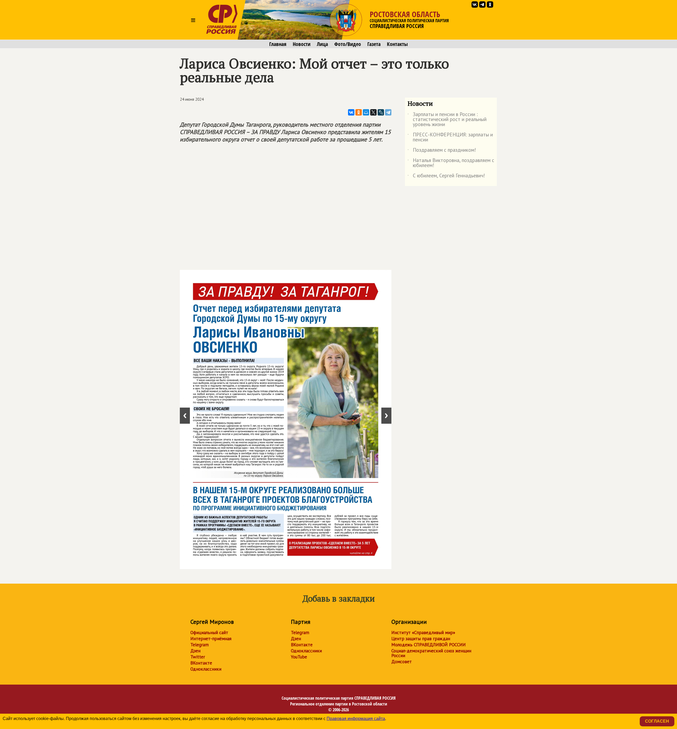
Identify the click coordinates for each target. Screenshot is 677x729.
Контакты (397, 44)
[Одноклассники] (358, 112)
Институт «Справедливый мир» (423, 632)
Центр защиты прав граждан (420, 638)
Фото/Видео (347, 44)
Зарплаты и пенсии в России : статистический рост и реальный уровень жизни (447, 119)
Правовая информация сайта (356, 718)
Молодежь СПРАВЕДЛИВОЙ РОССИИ (428, 644)
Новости (301, 44)
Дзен (195, 650)
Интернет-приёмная (210, 638)
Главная (277, 44)
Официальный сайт (209, 632)
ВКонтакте (201, 663)
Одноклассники (205, 669)
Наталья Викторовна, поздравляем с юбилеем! (451, 163)
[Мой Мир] (366, 112)
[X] (373, 112)
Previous (185, 416)
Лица (322, 44)
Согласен (657, 721)
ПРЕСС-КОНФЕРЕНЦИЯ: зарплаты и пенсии (450, 137)
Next (386, 416)
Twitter (197, 656)
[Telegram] (388, 112)
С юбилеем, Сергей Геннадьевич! (446, 176)
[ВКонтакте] (351, 112)
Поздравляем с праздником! (442, 150)
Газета (374, 44)
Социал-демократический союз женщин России (431, 653)
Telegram (199, 644)
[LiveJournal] (381, 112)
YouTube (299, 656)
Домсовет (401, 661)
